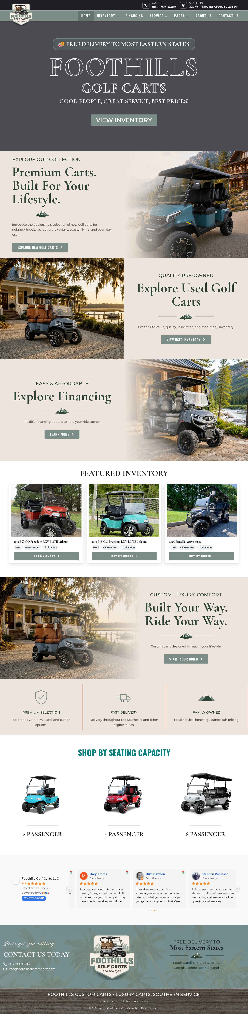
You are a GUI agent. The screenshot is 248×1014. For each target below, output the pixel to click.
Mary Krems (91, 874)
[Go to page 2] (154, 910)
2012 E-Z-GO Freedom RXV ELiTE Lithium (41, 542)
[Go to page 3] (157, 910)
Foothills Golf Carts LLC (40, 878)
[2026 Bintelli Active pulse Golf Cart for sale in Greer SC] (202, 510)
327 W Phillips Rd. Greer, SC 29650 (213, 6)
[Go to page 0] (148, 910)
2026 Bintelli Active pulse (185, 542)
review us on (32, 898)
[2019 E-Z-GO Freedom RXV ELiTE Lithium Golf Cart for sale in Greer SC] (124, 510)
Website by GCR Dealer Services (140, 1008)
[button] (117, 16)
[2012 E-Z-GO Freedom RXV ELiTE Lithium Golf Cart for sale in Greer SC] (46, 510)
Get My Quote (44, 556)
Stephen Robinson (208, 874)
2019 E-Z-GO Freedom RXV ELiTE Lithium (119, 542)
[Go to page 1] (151, 910)
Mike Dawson (148, 874)
